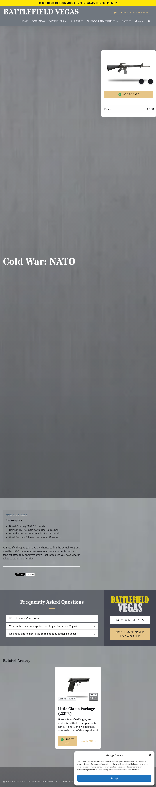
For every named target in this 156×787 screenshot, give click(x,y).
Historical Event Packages (38, 781)
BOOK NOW (38, 21)
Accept (114, 778)
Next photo (150, 81)
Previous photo (141, 81)
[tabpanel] (128, 68)
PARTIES (126, 21)
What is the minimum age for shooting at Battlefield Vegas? (43, 626)
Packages (14, 781)
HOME (24, 21)
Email (31, 574)
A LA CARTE (77, 21)
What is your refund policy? (25, 618)
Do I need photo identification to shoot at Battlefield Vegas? (43, 633)
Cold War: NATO (65, 781)
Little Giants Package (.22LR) (76, 711)
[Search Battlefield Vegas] (149, 21)
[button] (149, 755)
